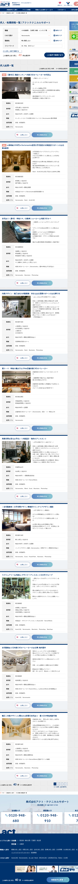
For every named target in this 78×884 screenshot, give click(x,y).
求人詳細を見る (42, 135)
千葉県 (33, 840)
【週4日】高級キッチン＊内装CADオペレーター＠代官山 (29, 75)
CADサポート (62, 9)
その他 (65, 857)
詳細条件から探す (12, 9)
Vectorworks (23, 857)
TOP (3, 13)
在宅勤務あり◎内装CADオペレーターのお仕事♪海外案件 (24, 648)
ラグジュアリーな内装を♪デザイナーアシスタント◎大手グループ (27, 575)
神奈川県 (27, 840)
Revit (36, 857)
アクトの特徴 (26, 9)
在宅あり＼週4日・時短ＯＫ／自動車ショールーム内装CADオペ (26, 218)
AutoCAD (14, 857)
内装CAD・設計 (28, 849)
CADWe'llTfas (52, 857)
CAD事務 (59, 849)
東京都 (22, 840)
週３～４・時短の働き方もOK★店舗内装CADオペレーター (25, 368)
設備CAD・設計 (50, 849)
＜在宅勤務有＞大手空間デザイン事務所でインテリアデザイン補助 (27, 507)
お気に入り (24, 135)
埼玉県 (39, 840)
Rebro (60, 857)
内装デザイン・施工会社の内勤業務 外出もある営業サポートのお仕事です (31, 293)
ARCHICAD (43, 857)
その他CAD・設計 (69, 849)
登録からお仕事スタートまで (44, 9)
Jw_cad (31, 857)
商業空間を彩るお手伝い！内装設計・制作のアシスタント (24, 439)
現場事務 (34, 852)
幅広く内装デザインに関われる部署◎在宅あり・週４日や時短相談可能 (29, 716)
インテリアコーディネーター (20, 852)
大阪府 (22, 844)
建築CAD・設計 (16, 849)
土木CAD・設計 (39, 849)
